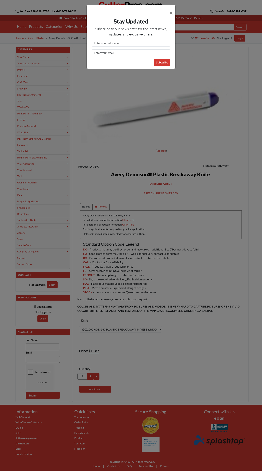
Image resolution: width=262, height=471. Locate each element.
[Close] (171, 13)
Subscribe (162, 62)
